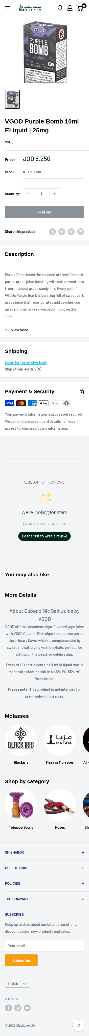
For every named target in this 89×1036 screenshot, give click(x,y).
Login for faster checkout (25, 362)
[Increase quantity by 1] (54, 194)
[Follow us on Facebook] (8, 1007)
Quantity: (12, 194)
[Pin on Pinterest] (61, 231)
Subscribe (21, 960)
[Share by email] (80, 231)
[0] (80, 8)
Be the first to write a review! (44, 536)
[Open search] (60, 8)
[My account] (69, 8)
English (13, 983)
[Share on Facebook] (52, 231)
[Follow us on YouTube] (27, 1007)
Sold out (44, 212)
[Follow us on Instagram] (17, 1007)
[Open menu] (7, 8)
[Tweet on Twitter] (71, 231)
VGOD (9, 142)
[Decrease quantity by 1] (28, 194)
